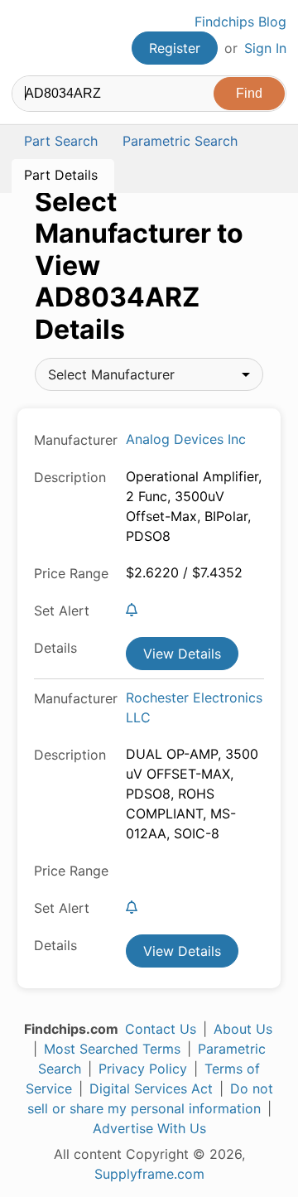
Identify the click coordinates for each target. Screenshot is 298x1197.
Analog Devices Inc (186, 439)
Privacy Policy (143, 1068)
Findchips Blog (240, 21)
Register (174, 48)
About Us (243, 1029)
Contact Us (160, 1029)
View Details (182, 653)
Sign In (265, 48)
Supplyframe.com (149, 1174)
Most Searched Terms (112, 1048)
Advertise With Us (149, 1128)
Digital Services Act (151, 1088)
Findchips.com (26, 38)
